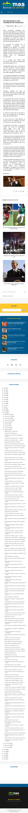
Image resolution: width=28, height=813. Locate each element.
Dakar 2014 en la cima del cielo (11, 659)
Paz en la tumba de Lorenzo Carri (11, 498)
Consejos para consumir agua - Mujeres (13, 489)
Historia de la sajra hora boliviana (16, 335)
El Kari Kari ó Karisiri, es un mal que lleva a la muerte (16, 342)
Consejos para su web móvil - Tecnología (13, 692)
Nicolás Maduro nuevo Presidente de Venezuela (14, 737)
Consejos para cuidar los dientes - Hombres (13, 438)
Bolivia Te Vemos (18, 810)
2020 (5, 399)
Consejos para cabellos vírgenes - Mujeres (13, 535)
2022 (5, 395)
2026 (5, 388)
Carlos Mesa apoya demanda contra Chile (13, 450)
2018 (5, 403)
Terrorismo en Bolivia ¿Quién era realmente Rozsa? (15, 348)
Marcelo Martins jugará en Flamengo (12, 441)
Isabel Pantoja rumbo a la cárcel (11, 719)
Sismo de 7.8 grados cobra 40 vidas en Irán (13, 728)
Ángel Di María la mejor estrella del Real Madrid (14, 539)
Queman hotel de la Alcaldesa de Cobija (12, 473)
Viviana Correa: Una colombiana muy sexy (13, 678)
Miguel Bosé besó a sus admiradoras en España (14, 445)
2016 (5, 407)
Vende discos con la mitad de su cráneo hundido (14, 452)
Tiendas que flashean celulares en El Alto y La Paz (15, 509)
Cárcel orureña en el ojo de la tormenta (12, 466)
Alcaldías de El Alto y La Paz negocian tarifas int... (15, 588)
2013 (5, 412)
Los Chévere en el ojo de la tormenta (12, 647)
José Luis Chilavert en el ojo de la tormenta (13, 513)
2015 (5, 409)
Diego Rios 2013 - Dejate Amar (11, 431)
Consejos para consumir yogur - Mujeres (13, 488)
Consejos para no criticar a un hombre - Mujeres (14, 612)
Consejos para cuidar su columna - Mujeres (13, 530)
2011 (5, 751)
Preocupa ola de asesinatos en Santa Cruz (13, 669)
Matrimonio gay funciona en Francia (12, 639)
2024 (5, 391)
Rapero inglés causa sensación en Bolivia (13, 641)
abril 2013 (7, 429)
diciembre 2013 (8, 414)
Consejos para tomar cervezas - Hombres (13, 494)
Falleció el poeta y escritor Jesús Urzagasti (13, 457)
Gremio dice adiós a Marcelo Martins (12, 691)
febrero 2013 (7, 745)
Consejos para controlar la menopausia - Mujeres (14, 687)
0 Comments (19, 26)
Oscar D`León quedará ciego (10, 433)
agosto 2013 (7, 422)
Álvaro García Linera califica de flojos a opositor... (15, 464)
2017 (5, 405)
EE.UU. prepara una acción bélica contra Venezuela (14, 284)
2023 (5, 393)
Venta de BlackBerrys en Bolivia (11, 556)
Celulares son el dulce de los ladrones (12, 637)
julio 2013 (7, 423)
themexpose (16, 811)
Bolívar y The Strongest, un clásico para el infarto (14, 548)
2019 (5, 401)
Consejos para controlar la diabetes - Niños (13, 680)
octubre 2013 (7, 418)
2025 (5, 390)
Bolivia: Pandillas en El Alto (14, 328)
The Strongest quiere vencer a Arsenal (12, 664)
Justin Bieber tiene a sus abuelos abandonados (14, 601)
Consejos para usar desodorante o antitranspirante (15, 537)
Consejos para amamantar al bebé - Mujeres (14, 682)
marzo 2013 (7, 743)
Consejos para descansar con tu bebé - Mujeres (14, 651)
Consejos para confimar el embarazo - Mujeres (14, 649)
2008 (5, 757)
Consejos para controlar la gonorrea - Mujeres (14, 486)
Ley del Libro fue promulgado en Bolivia (12, 643)
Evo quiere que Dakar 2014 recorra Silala (13, 697)
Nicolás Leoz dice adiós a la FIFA (11, 645)
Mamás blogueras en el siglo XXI (11, 596)
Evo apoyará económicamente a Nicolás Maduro (14, 733)
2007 (5, 759)
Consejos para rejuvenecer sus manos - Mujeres (14, 689)
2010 (5, 753)
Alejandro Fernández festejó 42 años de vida (13, 543)
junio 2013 (7, 425)
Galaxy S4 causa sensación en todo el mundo (14, 443)
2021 (5, 397)
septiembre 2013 (8, 420)
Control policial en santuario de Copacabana (13, 471)
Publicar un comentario (8, 296)
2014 (5, 410)
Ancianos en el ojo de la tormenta (11, 674)
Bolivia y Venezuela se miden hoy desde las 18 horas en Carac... (14, 228)
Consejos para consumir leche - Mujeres (13, 614)
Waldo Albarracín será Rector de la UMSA (13, 462)
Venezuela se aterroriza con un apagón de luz (14, 256)
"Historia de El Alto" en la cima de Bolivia (13, 481)
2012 (5, 749)
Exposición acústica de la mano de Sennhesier (14, 618)
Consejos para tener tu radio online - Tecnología (14, 541)
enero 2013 (7, 747)
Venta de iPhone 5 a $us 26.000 (11, 511)
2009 (5, 755)
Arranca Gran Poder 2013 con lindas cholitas (14, 496)
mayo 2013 (7, 427)
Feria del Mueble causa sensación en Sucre (13, 676)
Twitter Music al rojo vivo (9, 616)
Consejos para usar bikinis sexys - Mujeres (13, 440)
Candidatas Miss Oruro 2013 (10, 654)
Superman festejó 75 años (10, 652)
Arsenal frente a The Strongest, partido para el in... (15, 708)
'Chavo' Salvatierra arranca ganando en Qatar (14, 620)
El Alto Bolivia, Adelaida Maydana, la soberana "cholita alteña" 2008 (16, 323)
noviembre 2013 (8, 416)
